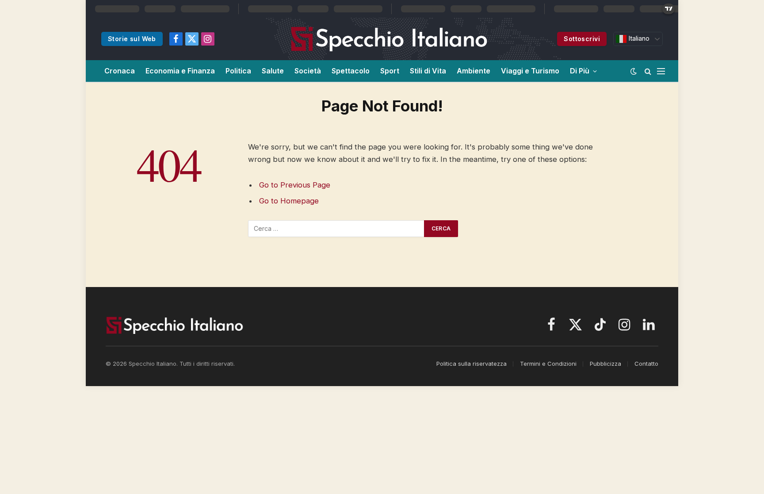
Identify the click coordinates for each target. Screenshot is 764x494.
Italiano (637, 38)
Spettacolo (351, 70)
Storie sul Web (132, 38)
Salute (273, 70)
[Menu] (661, 71)
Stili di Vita (428, 70)
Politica (238, 70)
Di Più (579, 70)
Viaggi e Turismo (530, 70)
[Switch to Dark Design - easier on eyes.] (633, 71)
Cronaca (119, 70)
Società (307, 70)
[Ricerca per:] (336, 228)
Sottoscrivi (582, 38)
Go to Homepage (289, 200)
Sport (389, 70)
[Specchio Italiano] (389, 39)
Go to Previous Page (294, 184)
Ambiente (473, 70)
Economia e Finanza (180, 70)
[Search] (648, 71)
